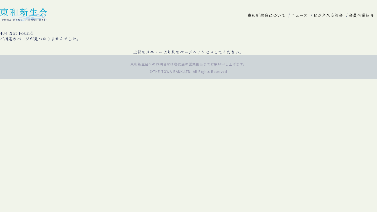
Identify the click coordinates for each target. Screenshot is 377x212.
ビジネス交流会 (328, 15)
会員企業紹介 (361, 15)
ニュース (299, 15)
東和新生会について (267, 15)
